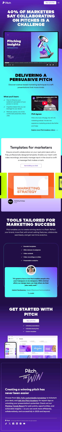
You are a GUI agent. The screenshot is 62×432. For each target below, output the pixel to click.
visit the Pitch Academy (28, 400)
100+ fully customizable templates (31, 397)
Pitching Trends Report (15, 406)
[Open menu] (58, 3)
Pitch (15, 202)
